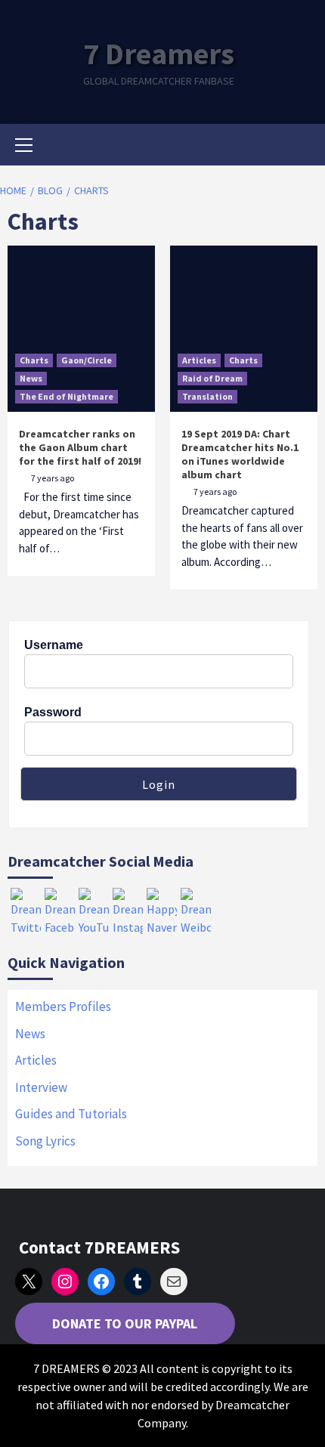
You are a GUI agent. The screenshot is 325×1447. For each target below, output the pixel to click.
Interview (41, 1087)
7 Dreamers (158, 54)
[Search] (300, 146)
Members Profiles (63, 1006)
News (31, 378)
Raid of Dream (212, 378)
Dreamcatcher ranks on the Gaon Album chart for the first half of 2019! (80, 447)
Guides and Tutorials (71, 1113)
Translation (207, 396)
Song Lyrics (45, 1141)
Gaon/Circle (86, 360)
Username (53, 644)
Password (53, 712)
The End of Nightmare (66, 396)
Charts (34, 360)
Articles (199, 360)
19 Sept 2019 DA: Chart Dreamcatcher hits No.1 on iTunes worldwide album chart (240, 454)
